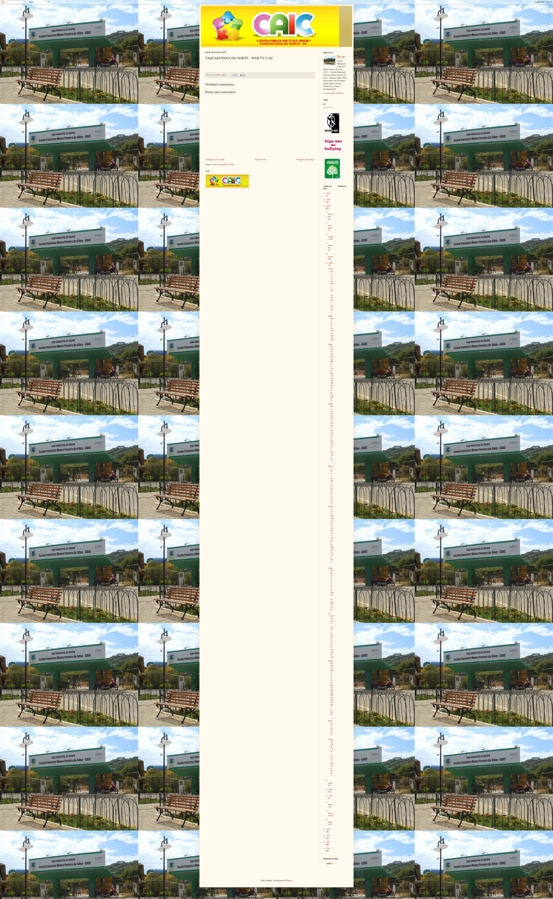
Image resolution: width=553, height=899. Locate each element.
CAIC (342, 57)
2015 (328, 205)
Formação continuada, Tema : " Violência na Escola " (330, 290)
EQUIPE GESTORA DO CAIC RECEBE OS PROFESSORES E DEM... (330, 689)
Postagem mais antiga (305, 159)
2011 (328, 848)
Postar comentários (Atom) (223, 164)
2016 (328, 199)
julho (331, 262)
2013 (328, 835)
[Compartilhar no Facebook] (241, 75)
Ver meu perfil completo (333, 93)
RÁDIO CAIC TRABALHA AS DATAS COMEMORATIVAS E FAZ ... (330, 535)
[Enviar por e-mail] (233, 75)
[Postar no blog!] (235, 75)
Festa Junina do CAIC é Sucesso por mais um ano (330, 757)
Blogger (288, 880)
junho (330, 782)
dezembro (330, 215)
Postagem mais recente (215, 159)
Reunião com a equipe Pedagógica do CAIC (330, 484)
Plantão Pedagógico (330, 728)
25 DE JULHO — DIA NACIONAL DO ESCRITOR (330, 635)
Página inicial (260, 159)
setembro (330, 246)
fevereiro (330, 814)
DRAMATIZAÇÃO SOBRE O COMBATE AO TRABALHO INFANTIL (330, 372)
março (330, 804)
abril (331, 795)
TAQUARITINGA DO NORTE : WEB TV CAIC (330, 589)
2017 (328, 193)
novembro (330, 226)
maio (331, 789)
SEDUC (329, 863)
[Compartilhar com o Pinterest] (244, 75)
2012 (328, 842)
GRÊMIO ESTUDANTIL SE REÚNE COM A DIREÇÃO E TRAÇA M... (330, 433)
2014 (328, 829)
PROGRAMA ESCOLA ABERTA (330, 328)
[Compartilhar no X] (238, 75)
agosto (330, 256)
